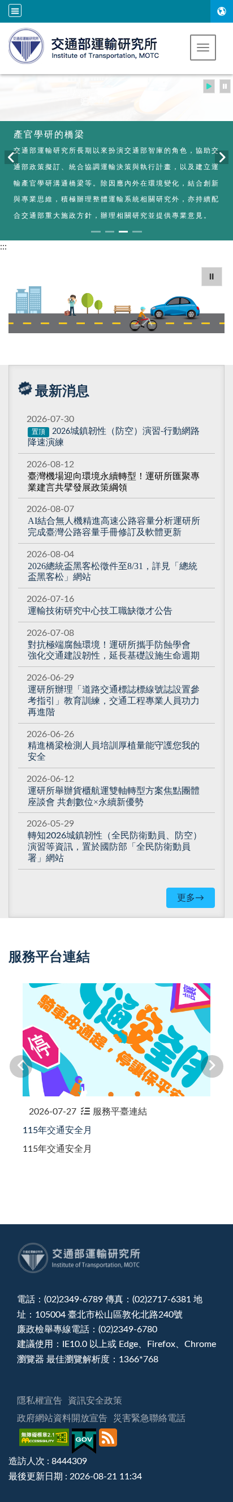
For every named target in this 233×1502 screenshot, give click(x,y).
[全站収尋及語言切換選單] (14, 10)
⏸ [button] (212, 276)
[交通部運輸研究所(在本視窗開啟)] (84, 45)
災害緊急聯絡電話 (149, 1418)
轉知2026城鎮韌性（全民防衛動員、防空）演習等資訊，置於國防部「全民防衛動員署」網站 (115, 847)
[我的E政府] (85, 1441)
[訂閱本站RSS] (109, 1441)
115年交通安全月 (57, 1130)
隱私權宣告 (39, 1400)
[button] (203, 48)
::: (3, 246)
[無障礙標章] (45, 1441)
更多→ (190, 897)
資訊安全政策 (95, 1400)
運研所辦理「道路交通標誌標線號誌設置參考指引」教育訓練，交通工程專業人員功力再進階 (114, 701)
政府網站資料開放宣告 (62, 1418)
